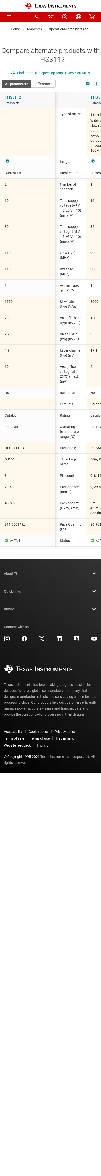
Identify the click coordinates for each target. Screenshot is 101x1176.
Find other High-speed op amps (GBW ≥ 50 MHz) (53, 73)
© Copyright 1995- (22, 757)
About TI (10, 574)
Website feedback (17, 745)
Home (15, 29)
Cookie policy (39, 731)
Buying (9, 609)
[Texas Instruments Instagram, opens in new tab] (7, 640)
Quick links (12, 591)
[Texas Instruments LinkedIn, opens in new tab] (59, 640)
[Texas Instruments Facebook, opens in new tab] (24, 640)
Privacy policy (65, 731)
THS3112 (13, 97)
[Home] (50, 6)
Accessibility (13, 731)
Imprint (42, 745)
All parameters (16, 84)
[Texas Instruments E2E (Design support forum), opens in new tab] (77, 640)
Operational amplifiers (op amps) (74, 29)
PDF (23, 103)
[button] (9, 17)
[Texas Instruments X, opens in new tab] (42, 640)
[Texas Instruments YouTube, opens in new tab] (94, 640)
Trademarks (65, 738)
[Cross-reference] (51, 17)
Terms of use (40, 738)
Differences (43, 84)
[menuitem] (37, 17)
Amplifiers (34, 29)
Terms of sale (14, 738)
